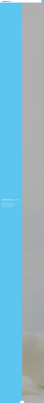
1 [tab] (39, 401)
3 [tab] (41, 401)
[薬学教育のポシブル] (6, 1)
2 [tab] (40, 401)
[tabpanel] (33, 203)
